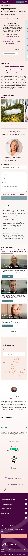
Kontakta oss (14, 536)
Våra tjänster (5, 513)
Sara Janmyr (5, 264)
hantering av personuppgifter (17, 194)
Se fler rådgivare (14, 331)
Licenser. (3, 551)
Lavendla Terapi (6, 509)
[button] (12, 431)
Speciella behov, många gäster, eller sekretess (15, 73)
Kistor (12, 125)
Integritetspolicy (22, 549)
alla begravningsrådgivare (7, 253)
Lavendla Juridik (6, 504)
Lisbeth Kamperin (6, 289)
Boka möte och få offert (9, 53)
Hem (2, 5)
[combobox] (14, 167)
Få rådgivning (20, 2)
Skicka (14, 198)
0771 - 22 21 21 (9, 554)
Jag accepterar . (14, 194)
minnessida (16, 84)
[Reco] (14, 459)
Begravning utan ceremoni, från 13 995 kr (14, 66)
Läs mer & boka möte (7, 276)
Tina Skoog (5, 314)
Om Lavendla (5, 518)
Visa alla (3, 97)
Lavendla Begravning (8, 500)
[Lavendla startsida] (5, 2)
